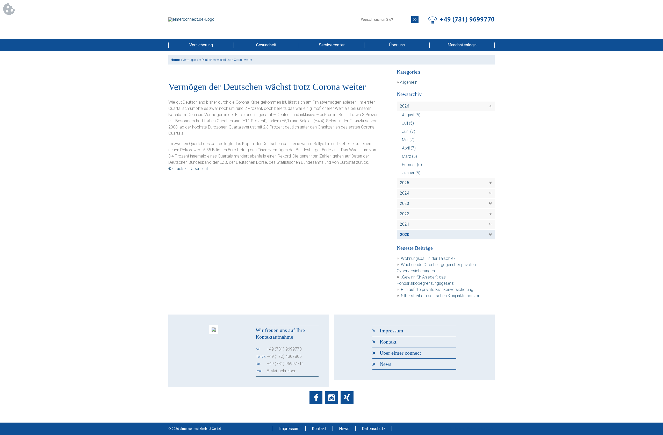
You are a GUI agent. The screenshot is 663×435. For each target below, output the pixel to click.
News (385, 364)
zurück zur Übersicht (189, 168)
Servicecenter (332, 44)
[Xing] (347, 397)
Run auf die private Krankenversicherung (437, 289)
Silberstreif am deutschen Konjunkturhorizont (441, 295)
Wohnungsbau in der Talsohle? (428, 258)
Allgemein (408, 82)
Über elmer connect (400, 353)
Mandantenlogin (462, 44)
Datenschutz (373, 428)
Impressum (391, 330)
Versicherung (201, 44)
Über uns (397, 44)
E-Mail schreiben (281, 370)
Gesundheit (266, 44)
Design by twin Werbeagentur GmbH (470, 429)
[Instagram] (331, 397)
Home (175, 60)
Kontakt (388, 342)
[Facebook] (315, 397)
